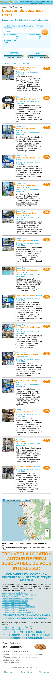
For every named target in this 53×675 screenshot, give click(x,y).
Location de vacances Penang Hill (15, 611)
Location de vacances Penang (13, 609)
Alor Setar (19, 439)
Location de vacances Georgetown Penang (18, 607)
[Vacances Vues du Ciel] (14, 2)
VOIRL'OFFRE (47, 68)
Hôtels (20, 26)
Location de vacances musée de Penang (17, 599)
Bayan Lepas (21, 353)
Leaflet (25, 540)
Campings (11, 26)
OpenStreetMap (36, 540)
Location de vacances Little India (14, 603)
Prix (37, 53)
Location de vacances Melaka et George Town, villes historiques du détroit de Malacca (22, 596)
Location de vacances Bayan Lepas (15, 629)
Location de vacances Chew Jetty (15, 601)
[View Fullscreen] (47, 503)
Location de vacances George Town (16, 605)
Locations (30, 26)
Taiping (18, 410)
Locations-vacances (13, 500)
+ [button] (47, 530)
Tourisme (27, 500)
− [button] (47, 535)
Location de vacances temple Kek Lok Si (17, 612)
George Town (21, 97)
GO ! (45, 32)
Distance (13, 53)
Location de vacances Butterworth (15, 593)
